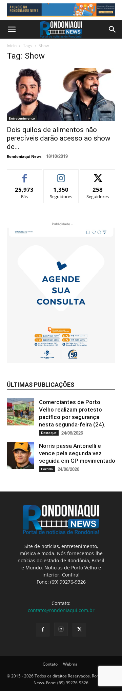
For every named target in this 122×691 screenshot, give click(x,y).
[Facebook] (42, 629)
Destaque (49, 432)
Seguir (61, 174)
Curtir (24, 174)
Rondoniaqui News (24, 156)
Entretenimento (22, 118)
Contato (50, 664)
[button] (11, 29)
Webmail (71, 664)
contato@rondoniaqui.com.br (61, 610)
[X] (79, 629)
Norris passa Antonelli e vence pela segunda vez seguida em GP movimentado (77, 453)
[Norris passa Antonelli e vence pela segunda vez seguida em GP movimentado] (20, 455)
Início (12, 45)
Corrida (47, 468)
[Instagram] (61, 629)
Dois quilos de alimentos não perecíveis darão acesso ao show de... (58, 138)
